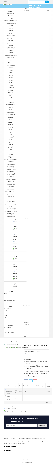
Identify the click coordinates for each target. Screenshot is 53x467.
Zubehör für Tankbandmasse (11, 38)
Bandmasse (10, 30)
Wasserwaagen (10, 43)
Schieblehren (10, 52)
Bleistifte (11, 50)
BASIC (10, 84)
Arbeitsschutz (11, 162)
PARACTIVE (10, 72)
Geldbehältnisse (10, 194)
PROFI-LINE (10, 92)
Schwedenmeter (10, 25)
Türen (10, 134)
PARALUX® (10, 116)
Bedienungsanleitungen (9, 332)
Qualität (5, 310)
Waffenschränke (10, 213)
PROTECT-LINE (10, 69)
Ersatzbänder (10, 40)
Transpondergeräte (11, 181)
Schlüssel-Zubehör (11, 166)
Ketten (10, 151)
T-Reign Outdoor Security (10, 169)
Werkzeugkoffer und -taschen (11, 55)
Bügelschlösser (10, 156)
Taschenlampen (10, 161)
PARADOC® (10, 94)
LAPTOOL (11, 67)
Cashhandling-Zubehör (10, 201)
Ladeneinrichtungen (11, 184)
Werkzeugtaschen (10, 79)
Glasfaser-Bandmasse (10, 32)
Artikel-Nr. (26, 357)
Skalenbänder (11, 42)
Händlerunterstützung (8, 302)
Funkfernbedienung (11, 164)
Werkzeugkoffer (10, 57)
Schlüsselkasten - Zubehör (10, 191)
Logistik (5, 293)
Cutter (10, 53)
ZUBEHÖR (11, 70)
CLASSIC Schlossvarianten (10, 64)
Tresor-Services (7, 295)
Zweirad (10, 149)
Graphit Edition (11, 77)
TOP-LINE (11, 80)
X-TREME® (10, 117)
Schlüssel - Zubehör (11, 174)
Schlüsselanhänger (11, 171)
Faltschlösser (10, 157)
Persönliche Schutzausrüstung (10, 159)
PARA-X (10, 95)
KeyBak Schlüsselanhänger (10, 167)
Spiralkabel (10, 154)
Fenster (10, 132)
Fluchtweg (11, 146)
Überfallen (11, 139)
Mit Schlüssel (10, 127)
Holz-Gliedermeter (10, 27)
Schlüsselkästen (10, 186)
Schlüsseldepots (10, 193)
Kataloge (6, 329)
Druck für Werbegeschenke (9, 300)
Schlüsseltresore (10, 189)
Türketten (11, 141)
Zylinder (10, 142)
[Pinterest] (35, 381)
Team (5, 313)
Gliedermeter (10, 15)
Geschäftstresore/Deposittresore (11, 209)
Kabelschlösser (11, 152)
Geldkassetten (11, 196)
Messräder (10, 45)
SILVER (10, 58)
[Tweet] (30, 381)
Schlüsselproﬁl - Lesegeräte (10, 179)
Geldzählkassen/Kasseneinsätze (10, 198)
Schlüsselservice (10, 176)
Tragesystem (10, 100)
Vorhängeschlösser (11, 126)
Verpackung (6, 298)
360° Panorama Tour (8, 320)
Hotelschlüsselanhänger (11, 173)
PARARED (11, 75)
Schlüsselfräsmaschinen (11, 178)
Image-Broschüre (7, 308)
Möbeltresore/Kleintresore (10, 208)
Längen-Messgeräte (10, 47)
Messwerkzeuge (10, 13)
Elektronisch (10, 129)
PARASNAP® (10, 119)
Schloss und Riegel (11, 136)
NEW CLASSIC (11, 82)
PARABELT (10, 90)
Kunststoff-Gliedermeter (11, 23)
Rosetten (11, 144)
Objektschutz (10, 124)
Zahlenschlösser (10, 131)
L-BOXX (10, 97)
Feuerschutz (10, 147)
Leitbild (5, 317)
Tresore (10, 203)
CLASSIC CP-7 (11, 62)
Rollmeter (11, 28)
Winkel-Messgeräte (11, 48)
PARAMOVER (10, 74)
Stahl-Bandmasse (10, 33)
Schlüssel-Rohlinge (11, 183)
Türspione (11, 137)
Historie (5, 315)
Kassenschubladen (11, 199)
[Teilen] (26, 381)
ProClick (10, 99)
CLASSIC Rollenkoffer (10, 65)
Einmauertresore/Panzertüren (10, 211)
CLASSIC (10, 60)
